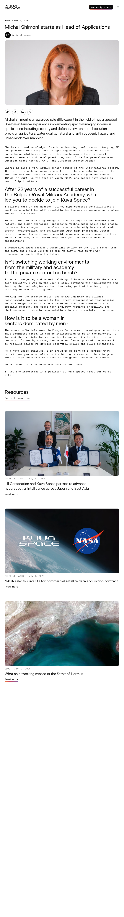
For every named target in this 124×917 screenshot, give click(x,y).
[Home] (12, 7)
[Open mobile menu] (118, 7)
